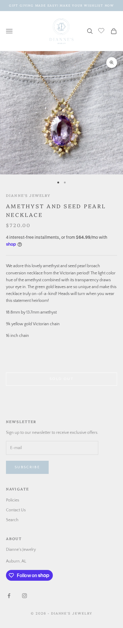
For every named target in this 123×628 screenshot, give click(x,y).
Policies (12, 500)
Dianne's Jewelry (28, 195)
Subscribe (27, 467)
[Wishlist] (102, 30)
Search (12, 520)
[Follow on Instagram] (24, 596)
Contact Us (16, 510)
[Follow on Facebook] (9, 596)
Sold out (61, 379)
